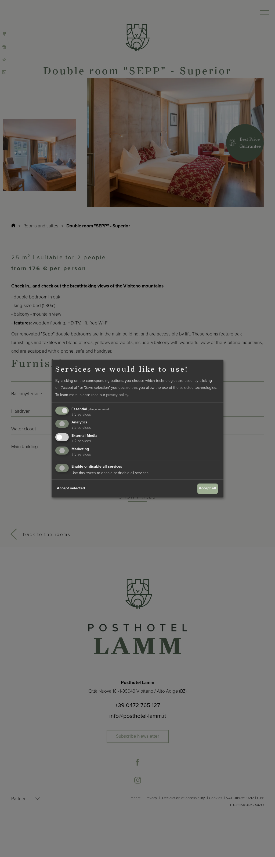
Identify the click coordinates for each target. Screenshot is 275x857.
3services (81, 414)
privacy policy (117, 395)
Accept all (207, 488)
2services (81, 428)
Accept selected (71, 488)
